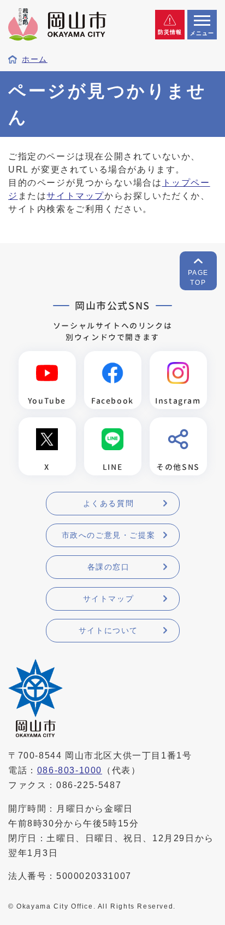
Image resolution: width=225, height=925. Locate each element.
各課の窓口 (108, 566)
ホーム (35, 59)
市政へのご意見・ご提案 (109, 535)
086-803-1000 (69, 770)
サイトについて (108, 630)
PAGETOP (198, 277)
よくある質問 (108, 503)
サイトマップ (75, 195)
